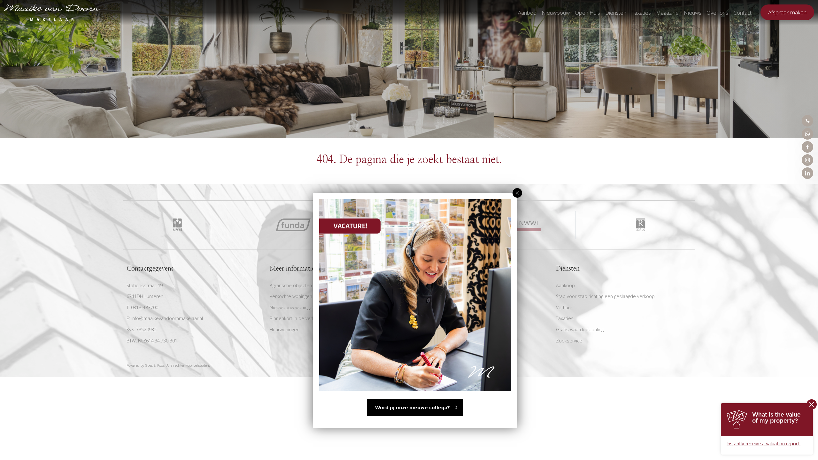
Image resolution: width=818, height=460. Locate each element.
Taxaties (641, 12)
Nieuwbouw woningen (292, 307)
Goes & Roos (155, 365)
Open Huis (587, 12)
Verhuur (564, 307)
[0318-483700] (807, 120)
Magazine (667, 12)
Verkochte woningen (291, 296)
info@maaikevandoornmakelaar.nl (167, 318)
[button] (517, 193)
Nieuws (692, 12)
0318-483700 (144, 307)
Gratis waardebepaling (580, 329)
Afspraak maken (787, 12)
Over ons (717, 12)
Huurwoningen (284, 329)
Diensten (615, 12)
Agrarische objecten (291, 285)
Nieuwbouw (556, 12)
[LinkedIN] (807, 173)
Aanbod (527, 12)
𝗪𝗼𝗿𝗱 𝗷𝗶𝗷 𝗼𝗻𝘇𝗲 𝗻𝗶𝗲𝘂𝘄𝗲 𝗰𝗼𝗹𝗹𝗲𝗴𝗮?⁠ (412, 407)
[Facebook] (807, 147)
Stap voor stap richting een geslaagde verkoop (605, 296)
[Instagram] (807, 160)
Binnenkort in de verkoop (296, 318)
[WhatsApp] (807, 134)
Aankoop (565, 285)
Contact (742, 12)
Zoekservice (569, 341)
